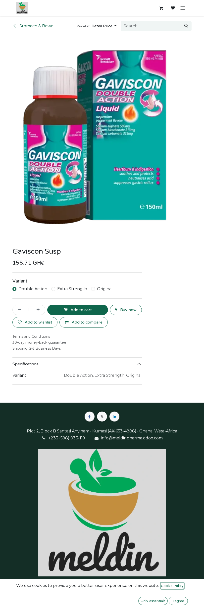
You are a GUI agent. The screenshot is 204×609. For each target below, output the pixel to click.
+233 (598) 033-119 (67, 438)
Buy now (128, 309)
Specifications (25, 364)
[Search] (186, 26)
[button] (96, 26)
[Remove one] (18, 310)
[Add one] (39, 310)
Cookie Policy (172, 586)
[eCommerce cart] (161, 8)
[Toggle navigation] (183, 8)
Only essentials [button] (153, 601)
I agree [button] (178, 601)
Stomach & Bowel (36, 26)
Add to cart (80, 309)
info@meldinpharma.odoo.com (132, 438)
